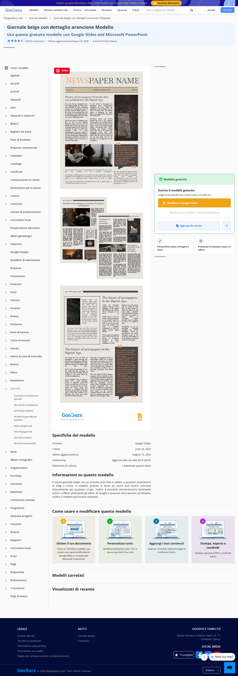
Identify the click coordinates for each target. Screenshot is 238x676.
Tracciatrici (17, 588)
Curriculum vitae (20, 548)
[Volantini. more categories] (6, 244)
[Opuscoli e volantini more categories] (6, 116)
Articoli (14, 91)
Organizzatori (19, 467)
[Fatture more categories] (6, 300)
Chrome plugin (86, 635)
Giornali (15, 388)
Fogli (13, 564)
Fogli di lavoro (19, 596)
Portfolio (15, 475)
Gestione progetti (21, 516)
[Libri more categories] (6, 108)
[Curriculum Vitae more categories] (6, 220)
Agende (15, 75)
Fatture (15, 300)
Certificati (16, 171)
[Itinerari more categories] (6, 308)
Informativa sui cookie (30, 651)
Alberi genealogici (21, 236)
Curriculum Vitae (20, 220)
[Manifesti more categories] (6, 492)
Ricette (14, 532)
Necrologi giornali (23, 431)
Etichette (16, 324)
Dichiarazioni (18, 580)
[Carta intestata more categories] (6, 340)
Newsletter (17, 380)
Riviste (14, 316)
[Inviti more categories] (6, 292)
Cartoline (16, 483)
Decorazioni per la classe (25, 187)
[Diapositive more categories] (6, 572)
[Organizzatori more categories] (6, 468)
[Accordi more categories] (6, 84)
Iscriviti (227, 10)
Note (13, 451)
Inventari (15, 284)
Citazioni (15, 524)
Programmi (17, 508)
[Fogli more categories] (6, 564)
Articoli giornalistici (23, 410)
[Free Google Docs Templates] (13, 10)
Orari (13, 556)
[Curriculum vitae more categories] (6, 548)
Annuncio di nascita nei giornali (26, 397)
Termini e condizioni (29, 641)
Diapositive (17, 572)
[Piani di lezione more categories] (6, 332)
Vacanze (122, 10)
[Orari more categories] (6, 556)
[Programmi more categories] (6, 508)
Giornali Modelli (38, 18)
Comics (14, 195)
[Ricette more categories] (6, 532)
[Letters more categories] (6, 348)
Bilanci (14, 123)
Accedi (211, 10)
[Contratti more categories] (6, 204)
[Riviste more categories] (6, 316)
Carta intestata (20, 340)
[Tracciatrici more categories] (6, 588)
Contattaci (84, 641)
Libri (13, 107)
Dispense (15, 268)
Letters (14, 348)
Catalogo (16, 163)
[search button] (192, 10)
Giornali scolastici (23, 437)
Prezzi (135, 10)
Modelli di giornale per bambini (25, 418)
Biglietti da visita (20, 131)
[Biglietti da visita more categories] (6, 132)
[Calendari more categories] (6, 156)
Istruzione (90, 10)
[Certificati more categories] (6, 172)
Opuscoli (15, 99)
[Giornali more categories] (6, 388)
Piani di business (20, 139)
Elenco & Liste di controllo (26, 356)
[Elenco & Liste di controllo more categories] (6, 356)
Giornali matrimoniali (25, 443)
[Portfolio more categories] (6, 476)
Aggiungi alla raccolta (191, 225)
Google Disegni (19, 252)
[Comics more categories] (6, 196)
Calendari (16, 155)
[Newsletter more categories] (6, 380)
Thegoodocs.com (13, 18)
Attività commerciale (56, 10)
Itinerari (15, 308)
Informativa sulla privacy (31, 646)
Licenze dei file (26, 635)
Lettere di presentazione (25, 212)
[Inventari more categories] (6, 284)
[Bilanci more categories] (6, 124)
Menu (13, 372)
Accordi (14, 83)
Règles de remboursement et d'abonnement (43, 656)
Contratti (16, 204)
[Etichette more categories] (6, 324)
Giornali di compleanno (26, 404)
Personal (107, 10)
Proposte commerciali (23, 147)
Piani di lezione (19, 332)
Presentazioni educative (25, 228)
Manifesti (16, 492)
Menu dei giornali (23, 425)
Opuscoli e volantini (22, 115)
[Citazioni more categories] (6, 524)
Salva (64, 70)
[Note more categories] (6, 452)
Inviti (13, 292)
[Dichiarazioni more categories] (6, 580)
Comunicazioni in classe (25, 179)
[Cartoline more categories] (6, 484)
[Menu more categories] (6, 372)
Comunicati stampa (22, 500)
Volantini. (16, 244)
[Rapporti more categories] (6, 540)
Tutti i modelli (19, 68)
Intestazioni (17, 276)
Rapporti (15, 540)
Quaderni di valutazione (25, 260)
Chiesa (77, 10)
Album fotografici (21, 459)
